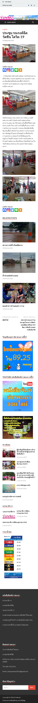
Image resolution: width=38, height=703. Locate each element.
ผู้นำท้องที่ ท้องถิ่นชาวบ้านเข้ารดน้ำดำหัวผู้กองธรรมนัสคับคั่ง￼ (26, 452)
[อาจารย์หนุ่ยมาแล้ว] (9, 485)
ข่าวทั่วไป (5, 29)
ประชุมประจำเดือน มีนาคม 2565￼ (23, 463)
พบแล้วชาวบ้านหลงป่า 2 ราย (13, 306)
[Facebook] (28, 5)
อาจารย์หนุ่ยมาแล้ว (23, 485)
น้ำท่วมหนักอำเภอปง (10, 276)
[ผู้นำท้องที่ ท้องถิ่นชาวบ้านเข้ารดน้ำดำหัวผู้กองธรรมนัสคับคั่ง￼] (9, 450)
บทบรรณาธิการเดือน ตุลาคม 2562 (15, 522)
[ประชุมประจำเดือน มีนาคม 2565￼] (9, 462)
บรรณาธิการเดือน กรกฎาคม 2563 (23, 512)
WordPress (13, 700)
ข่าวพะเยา (17, 697)
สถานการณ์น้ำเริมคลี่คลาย (12, 245)
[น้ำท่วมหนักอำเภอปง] (19, 263)
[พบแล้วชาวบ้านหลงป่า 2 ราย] (19, 294)
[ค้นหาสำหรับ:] (19, 687)
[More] (20, 70)
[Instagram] (34, 5)
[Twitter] (31, 5)
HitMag (22, 700)
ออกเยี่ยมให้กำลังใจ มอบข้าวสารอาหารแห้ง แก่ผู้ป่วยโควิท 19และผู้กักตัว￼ (26, 475)
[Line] (16, 70)
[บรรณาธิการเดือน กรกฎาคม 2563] (9, 511)
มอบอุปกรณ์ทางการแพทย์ (12, 496)
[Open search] (32, 22)
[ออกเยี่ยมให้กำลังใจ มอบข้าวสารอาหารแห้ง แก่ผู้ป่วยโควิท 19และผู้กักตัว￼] (9, 473)
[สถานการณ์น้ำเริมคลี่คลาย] (19, 233)
